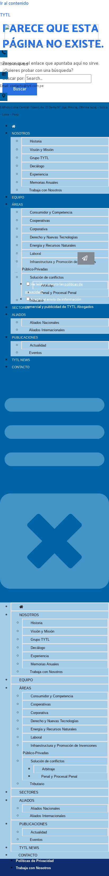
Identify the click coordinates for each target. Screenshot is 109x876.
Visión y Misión (41, 150)
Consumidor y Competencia (51, 212)
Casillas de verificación (16, 272)
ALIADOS (19, 314)
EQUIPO (18, 197)
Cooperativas (40, 221)
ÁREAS (17, 204)
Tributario (37, 784)
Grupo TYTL (39, 158)
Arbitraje (48, 769)
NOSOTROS (21, 133)
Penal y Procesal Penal (59, 776)
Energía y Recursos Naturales (53, 245)
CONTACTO (20, 367)
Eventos (35, 353)
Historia (36, 141)
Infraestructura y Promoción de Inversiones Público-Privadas (60, 749)
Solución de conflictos (48, 761)
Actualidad (38, 345)
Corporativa (38, 229)
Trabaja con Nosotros (45, 190)
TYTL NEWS (21, 360)
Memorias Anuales (44, 183)
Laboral (36, 737)
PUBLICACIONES (25, 337)
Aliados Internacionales (47, 330)
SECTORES (28, 792)
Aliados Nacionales (44, 323)
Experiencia (39, 174)
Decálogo (37, 166)
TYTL (5, 15)
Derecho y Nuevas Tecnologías (54, 237)
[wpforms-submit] (86, 258)
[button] (54, 486)
